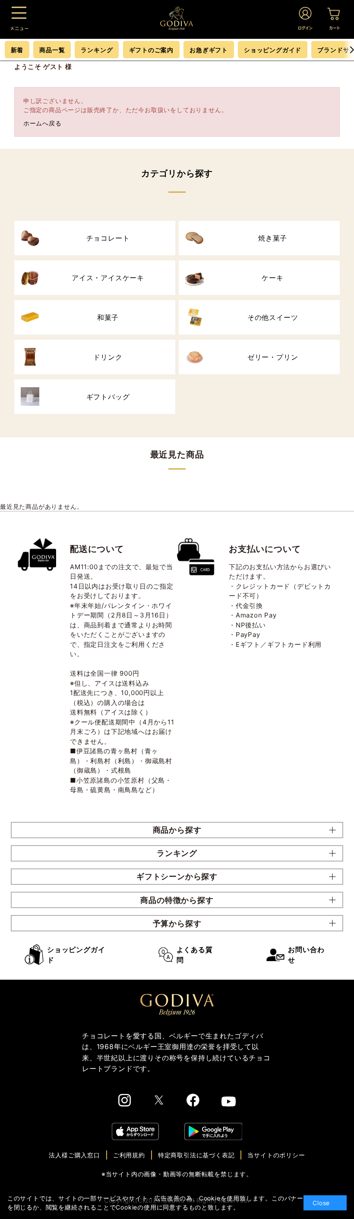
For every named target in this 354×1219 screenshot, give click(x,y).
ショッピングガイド (76, 954)
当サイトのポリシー (276, 1155)
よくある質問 (195, 954)
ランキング (97, 49)
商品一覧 (52, 49)
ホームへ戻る (42, 123)
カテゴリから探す (177, 173)
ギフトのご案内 (151, 49)
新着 (17, 49)
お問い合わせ (306, 954)
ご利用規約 (129, 1155)
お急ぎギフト (209, 49)
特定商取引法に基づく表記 (196, 1155)
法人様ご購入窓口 (74, 1155)
